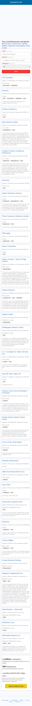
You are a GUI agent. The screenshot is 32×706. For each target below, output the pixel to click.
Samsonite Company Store (12, 502)
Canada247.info (16, 2)
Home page (5, 700)
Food (24, 98)
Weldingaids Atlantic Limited (12, 327)
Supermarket (19, 297)
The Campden (7, 78)
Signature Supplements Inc (12, 573)
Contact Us (18, 701)
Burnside (7, 44)
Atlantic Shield (7, 314)
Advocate (5, 180)
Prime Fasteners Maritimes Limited (15, 216)
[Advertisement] (16, 22)
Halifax (24, 44)
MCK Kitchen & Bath (10, 122)
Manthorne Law (8, 622)
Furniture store (6, 160)
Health (4, 581)
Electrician (5, 479)
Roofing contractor (7, 568)
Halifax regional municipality (13, 46)
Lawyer (4, 630)
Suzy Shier (6, 485)
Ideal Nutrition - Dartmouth (12, 609)
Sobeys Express (8, 290)
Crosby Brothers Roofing (11, 560)
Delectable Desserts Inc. (11, 635)
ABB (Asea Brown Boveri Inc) (13, 472)
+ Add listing (14, 700)
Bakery (4, 643)
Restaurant (5, 400)
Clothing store (6, 492)
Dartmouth (16, 44)
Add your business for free (16, 686)
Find (16, 71)
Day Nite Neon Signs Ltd (11, 374)
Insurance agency (6, 322)
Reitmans (5, 522)
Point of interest (6, 85)
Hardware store (6, 224)
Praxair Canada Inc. (9, 109)
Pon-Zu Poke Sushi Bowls (12, 442)
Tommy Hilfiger (7, 540)
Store (4, 98)
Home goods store (6, 130)
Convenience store (6, 297)
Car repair (5, 361)
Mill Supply (6, 233)
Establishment (14, 85)
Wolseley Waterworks (10, 461)
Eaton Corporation (9, 246)
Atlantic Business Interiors (12, 193)
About (21, 700)
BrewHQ (5, 91)
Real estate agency (6, 269)
